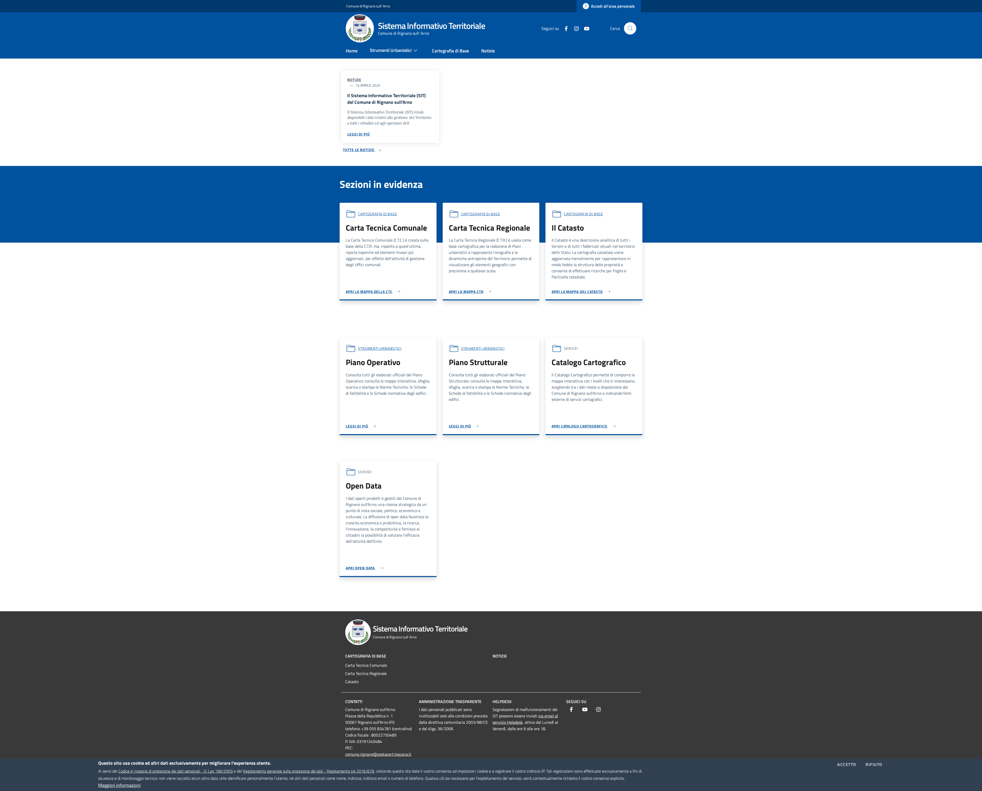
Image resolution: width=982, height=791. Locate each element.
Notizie (354, 79)
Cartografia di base (377, 214)
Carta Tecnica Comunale (366, 665)
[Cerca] (630, 28)
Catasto (352, 682)
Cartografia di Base (365, 656)
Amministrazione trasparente (450, 701)
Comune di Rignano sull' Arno (368, 6)
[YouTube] (584, 28)
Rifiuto (874, 765)
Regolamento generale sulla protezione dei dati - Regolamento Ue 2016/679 (308, 771)
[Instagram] (574, 28)
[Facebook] (564, 28)
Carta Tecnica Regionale (366, 673)
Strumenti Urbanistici (379, 348)
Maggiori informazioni (119, 785)
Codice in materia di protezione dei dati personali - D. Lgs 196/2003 (175, 771)
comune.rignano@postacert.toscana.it (378, 754)
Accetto (846, 765)
